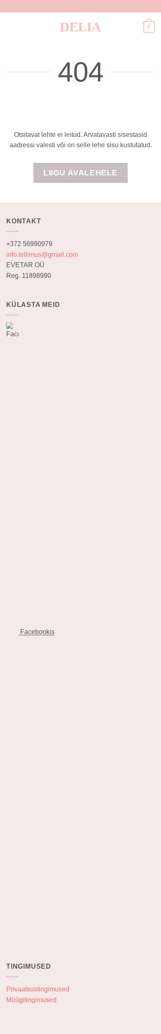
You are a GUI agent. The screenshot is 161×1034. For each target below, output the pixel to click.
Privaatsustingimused (37, 989)
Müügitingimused (31, 999)
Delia (80, 27)
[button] (11, 27)
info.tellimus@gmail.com (42, 254)
